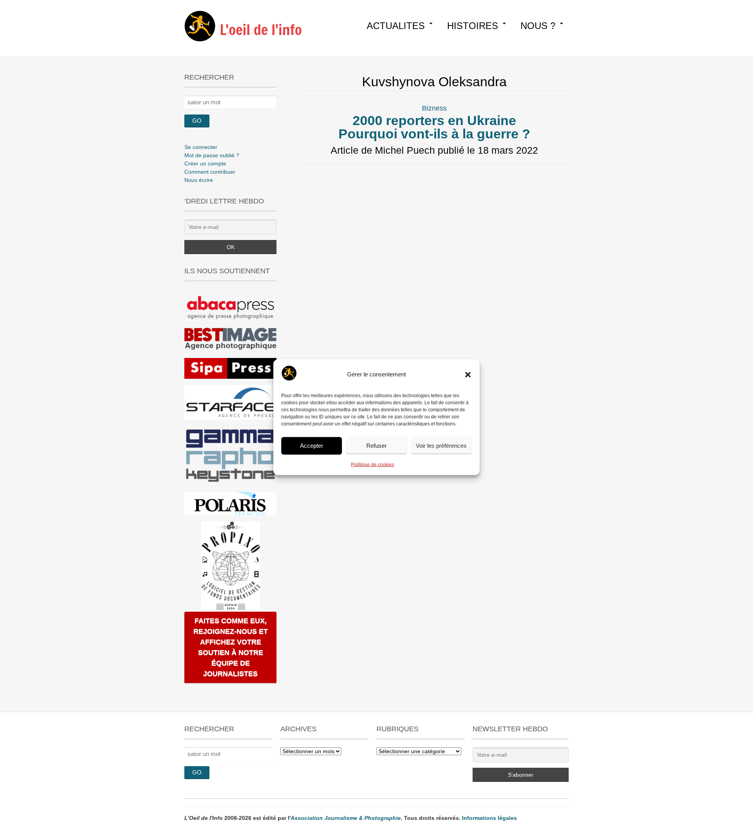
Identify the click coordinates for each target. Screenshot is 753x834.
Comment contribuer (209, 172)
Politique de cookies (372, 464)
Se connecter (200, 147)
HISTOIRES (472, 25)
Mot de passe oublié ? (211, 155)
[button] (468, 374)
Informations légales (489, 818)
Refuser (376, 445)
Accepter (311, 445)
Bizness (434, 108)
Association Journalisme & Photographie (346, 818)
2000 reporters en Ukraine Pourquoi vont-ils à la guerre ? (434, 127)
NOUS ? (537, 25)
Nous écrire (198, 180)
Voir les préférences (441, 445)
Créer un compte (205, 163)
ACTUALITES (396, 25)
